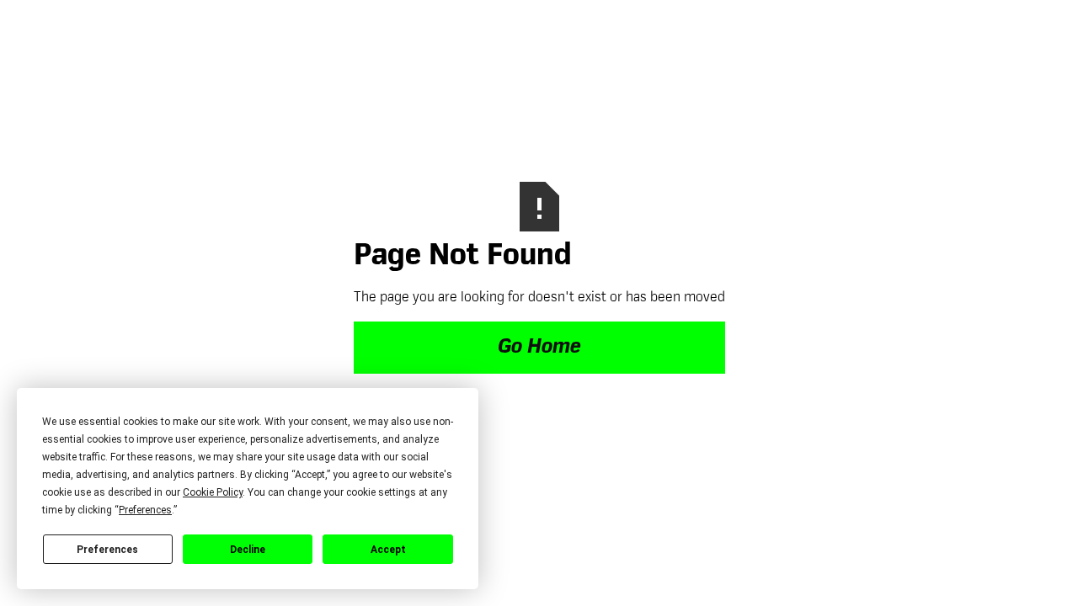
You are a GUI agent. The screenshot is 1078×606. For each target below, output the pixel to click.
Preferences (107, 550)
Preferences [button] (145, 510)
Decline (247, 550)
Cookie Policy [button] (213, 492)
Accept (388, 550)
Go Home (539, 348)
